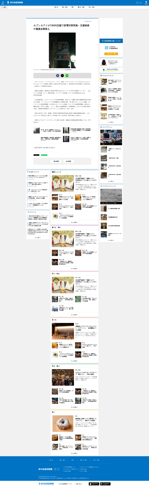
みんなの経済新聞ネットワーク (46, 484)
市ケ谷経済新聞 (15, 2)
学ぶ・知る (92, 7)
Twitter (140, 3)
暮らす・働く (81, 7)
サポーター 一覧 (111, 53)
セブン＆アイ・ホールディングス (44, 147)
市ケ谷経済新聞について (70, 467)
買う (73, 7)
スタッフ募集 (84, 471)
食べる (56, 7)
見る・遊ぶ (65, 7)
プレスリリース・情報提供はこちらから (90, 467)
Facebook (137, 3)
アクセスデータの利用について (72, 469)
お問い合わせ (84, 469)
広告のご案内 (68, 471)
